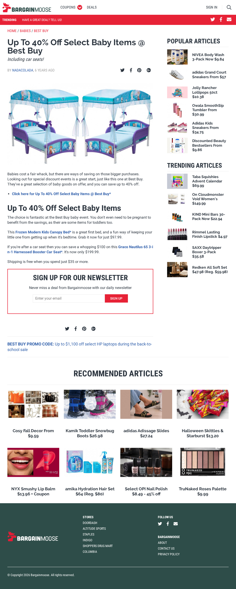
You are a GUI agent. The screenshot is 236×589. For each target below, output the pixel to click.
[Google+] (148, 70)
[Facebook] (131, 70)
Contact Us (166, 548)
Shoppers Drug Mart (98, 546)
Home (12, 31)
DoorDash (90, 523)
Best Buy (41, 31)
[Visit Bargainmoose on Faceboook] (220, 20)
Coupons (67, 7)
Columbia (90, 551)
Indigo (87, 540)
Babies (25, 31)
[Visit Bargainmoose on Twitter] (212, 20)
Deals (92, 7)
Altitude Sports (94, 528)
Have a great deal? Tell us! (42, 20)
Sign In (211, 7)
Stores (88, 517)
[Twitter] (122, 70)
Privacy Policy (169, 554)
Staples (88, 534)
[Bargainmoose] (26, 7)
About (162, 542)
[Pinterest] (139, 70)
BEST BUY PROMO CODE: (31, 344)
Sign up (116, 298)
